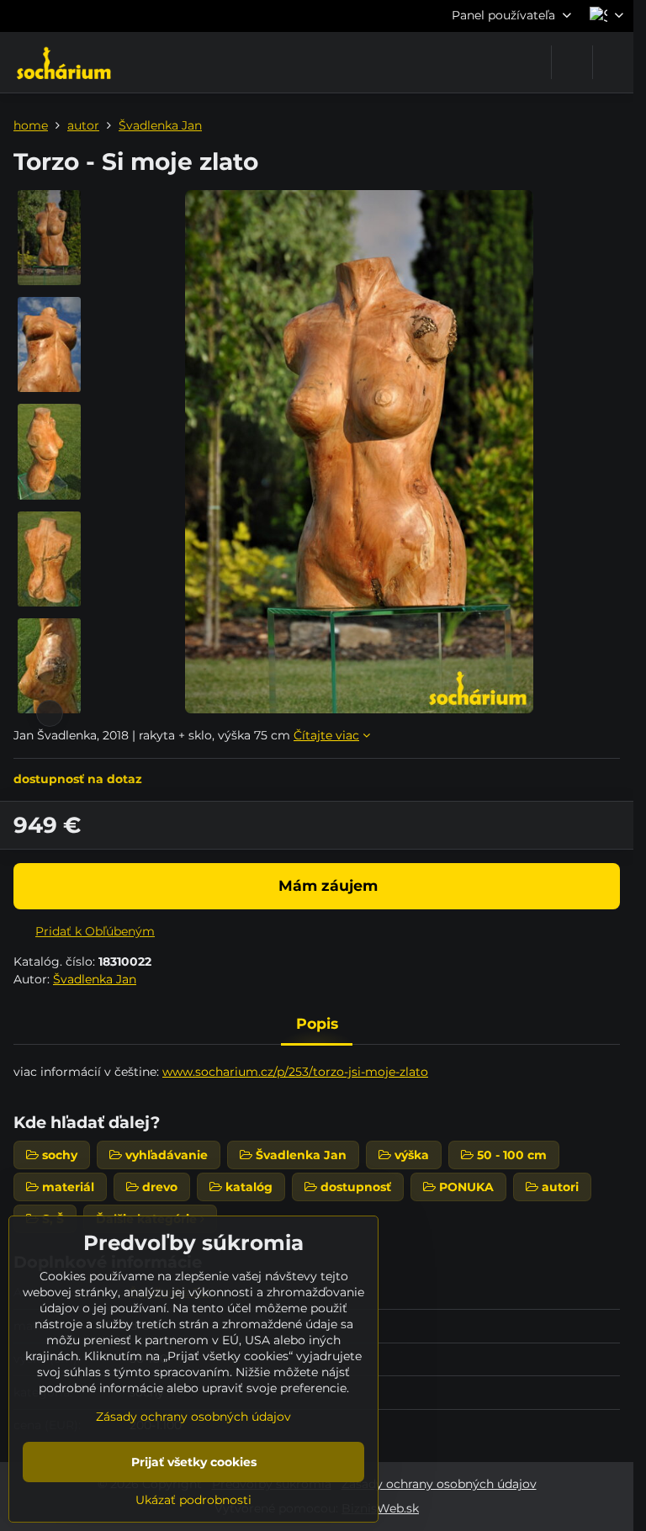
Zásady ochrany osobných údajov (439, 1483)
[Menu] (613, 62)
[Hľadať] (572, 62)
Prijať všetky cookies (194, 1462)
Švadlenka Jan (94, 979)
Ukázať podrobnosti (193, 1499)
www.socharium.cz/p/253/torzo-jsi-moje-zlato (295, 1071)
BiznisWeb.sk (380, 1508)
